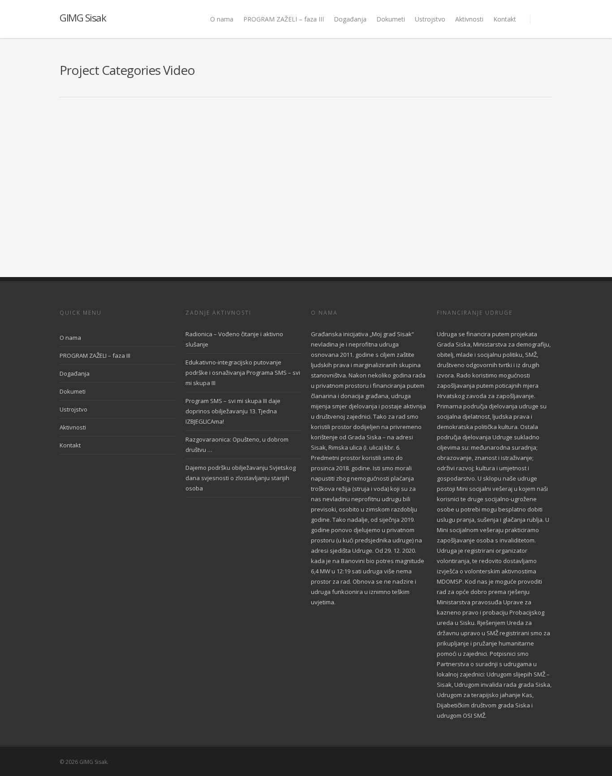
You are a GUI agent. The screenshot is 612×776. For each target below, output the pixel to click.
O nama (221, 19)
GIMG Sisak (83, 17)
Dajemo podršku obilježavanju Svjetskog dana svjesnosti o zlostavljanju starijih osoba (240, 478)
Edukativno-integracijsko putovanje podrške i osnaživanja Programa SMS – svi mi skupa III (242, 372)
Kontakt (504, 19)
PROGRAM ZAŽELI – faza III (283, 19)
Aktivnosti (469, 19)
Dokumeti (390, 19)
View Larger (112, 156)
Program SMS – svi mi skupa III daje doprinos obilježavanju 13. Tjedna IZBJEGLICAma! (232, 411)
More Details (163, 156)
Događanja (350, 19)
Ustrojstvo (430, 19)
